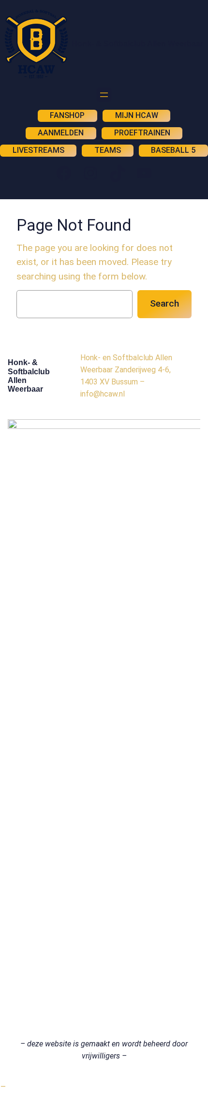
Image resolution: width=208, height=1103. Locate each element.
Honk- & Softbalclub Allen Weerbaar (137, 44)
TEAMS (107, 150)
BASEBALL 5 (173, 150)
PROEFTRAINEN (142, 132)
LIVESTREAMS (38, 150)
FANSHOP (67, 115)
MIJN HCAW (136, 115)
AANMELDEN (61, 132)
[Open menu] (104, 95)
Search (164, 303)
